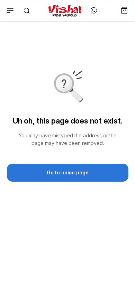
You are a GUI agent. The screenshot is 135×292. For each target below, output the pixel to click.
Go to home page (68, 172)
